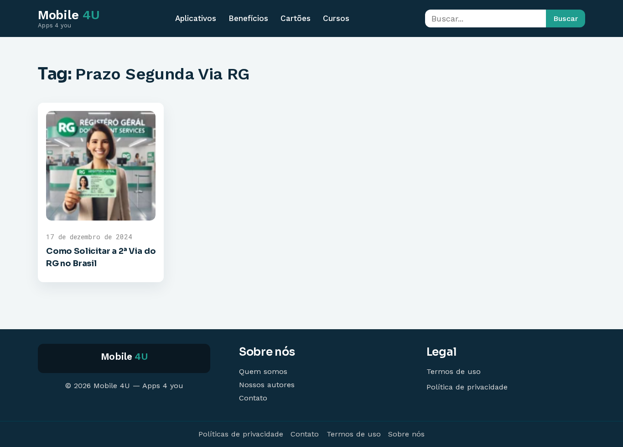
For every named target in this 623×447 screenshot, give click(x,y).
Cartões (295, 18)
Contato (253, 398)
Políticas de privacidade (240, 434)
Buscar (565, 18)
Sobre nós (406, 434)
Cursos (336, 18)
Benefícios (248, 18)
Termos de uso (453, 371)
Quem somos (263, 371)
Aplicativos (195, 18)
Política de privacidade (467, 387)
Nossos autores (267, 384)
